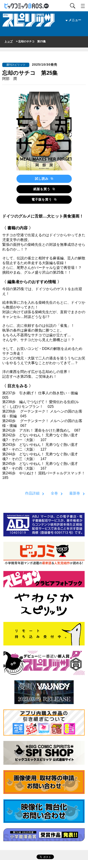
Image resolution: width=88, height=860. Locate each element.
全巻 (54, 493)
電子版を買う (42, 199)
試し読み (42, 178)
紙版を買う (42, 189)
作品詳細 (32, 493)
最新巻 (74, 493)
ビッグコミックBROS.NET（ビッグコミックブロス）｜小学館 (27, 6)
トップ (9, 41)
